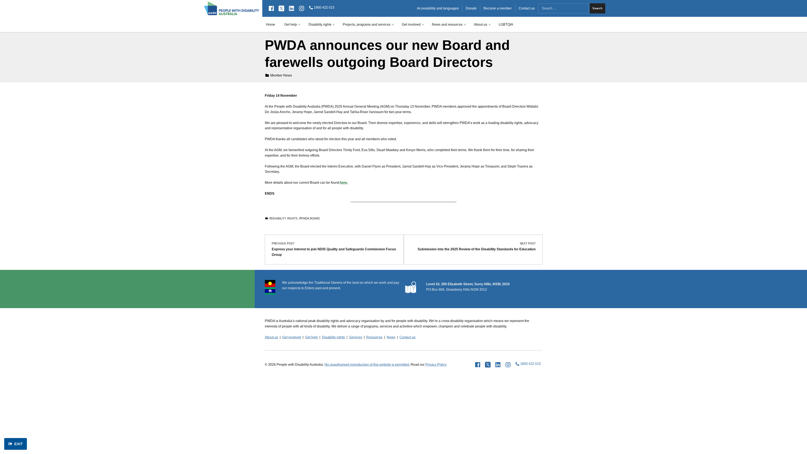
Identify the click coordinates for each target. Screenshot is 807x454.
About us (480, 24)
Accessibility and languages (438, 8)
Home (270, 24)
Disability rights (320, 24)
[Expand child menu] (299, 25)
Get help (290, 24)
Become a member (498, 8)
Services (355, 337)
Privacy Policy (436, 364)
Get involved (411, 24)
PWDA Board (310, 218)
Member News (281, 75)
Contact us (527, 8)
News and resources (447, 24)
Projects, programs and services (366, 24)
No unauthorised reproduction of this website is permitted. (367, 364)
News (391, 337)
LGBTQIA (506, 24)
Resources (374, 337)
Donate (471, 8)
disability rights (284, 218)
